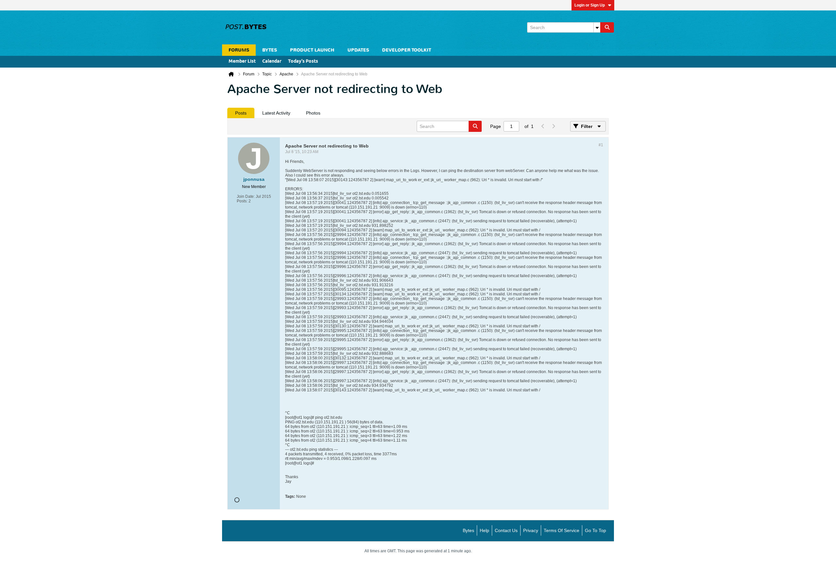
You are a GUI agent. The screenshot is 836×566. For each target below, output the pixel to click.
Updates (358, 50)
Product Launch (312, 50)
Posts (241, 113)
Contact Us (506, 530)
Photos (313, 113)
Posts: (242, 201)
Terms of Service (561, 530)
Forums (239, 50)
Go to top (595, 530)
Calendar (271, 61)
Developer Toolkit (406, 50)
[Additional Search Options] (597, 27)
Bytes (468, 530)
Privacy (530, 530)
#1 (601, 145)
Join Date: (246, 196)
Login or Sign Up (589, 5)
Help (484, 530)
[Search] (607, 27)
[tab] (240, 113)
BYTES (269, 50)
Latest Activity (276, 113)
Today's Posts (303, 61)
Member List (242, 61)
